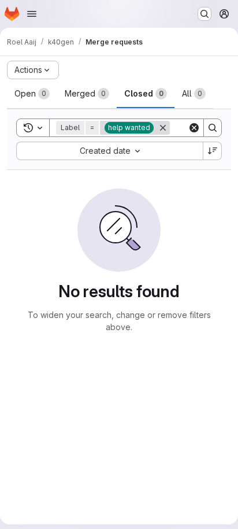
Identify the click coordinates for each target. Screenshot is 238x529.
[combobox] (109, 151)
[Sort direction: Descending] (212, 151)
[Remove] (163, 128)
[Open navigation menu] (32, 14)
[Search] (212, 128)
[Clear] (194, 128)
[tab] (32, 93)
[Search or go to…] (204, 14)
